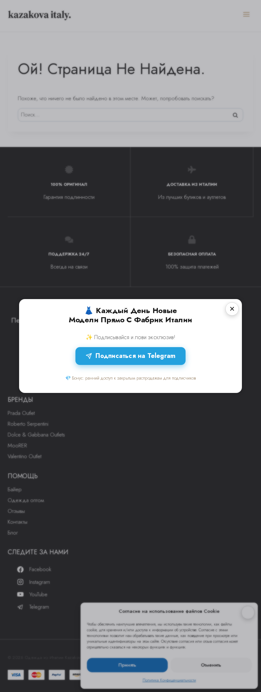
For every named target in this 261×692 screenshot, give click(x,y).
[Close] (232, 309)
